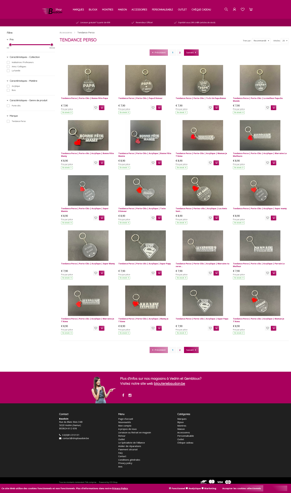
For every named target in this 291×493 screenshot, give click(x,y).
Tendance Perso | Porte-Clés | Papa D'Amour (140, 98)
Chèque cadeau (201, 9)
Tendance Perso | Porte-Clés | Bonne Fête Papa (84, 98)
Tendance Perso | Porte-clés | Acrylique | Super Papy (144, 263)
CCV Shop (113, 482)
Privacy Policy (120, 488)
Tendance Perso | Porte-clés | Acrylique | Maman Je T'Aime (258, 320)
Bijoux (93, 9)
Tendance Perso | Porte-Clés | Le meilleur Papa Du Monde (258, 99)
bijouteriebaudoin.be (169, 383)
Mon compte (124, 425)
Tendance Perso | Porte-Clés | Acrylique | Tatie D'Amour (142, 209)
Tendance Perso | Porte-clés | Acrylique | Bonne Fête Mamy (87, 154)
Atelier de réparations (129, 446)
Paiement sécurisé (128, 449)
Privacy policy (125, 463)
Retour (121, 435)
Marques (78, 9)
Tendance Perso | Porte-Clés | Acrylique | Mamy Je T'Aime (143, 320)
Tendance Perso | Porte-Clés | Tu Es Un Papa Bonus (201, 98)
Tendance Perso (19, 121)
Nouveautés (124, 422)
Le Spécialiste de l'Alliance (131, 442)
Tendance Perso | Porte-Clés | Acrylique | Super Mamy (88, 263)
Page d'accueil (125, 418)
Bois (14, 90)
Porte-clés (16, 105)
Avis (120, 466)
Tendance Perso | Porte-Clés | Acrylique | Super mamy (260, 208)
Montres (107, 9)
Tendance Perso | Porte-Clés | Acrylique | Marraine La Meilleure (260, 154)
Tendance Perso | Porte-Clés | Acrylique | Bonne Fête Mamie (144, 154)
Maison (122, 9)
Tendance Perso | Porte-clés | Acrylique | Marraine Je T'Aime (87, 320)
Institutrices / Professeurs (22, 62)
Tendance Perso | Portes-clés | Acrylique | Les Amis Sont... (201, 209)
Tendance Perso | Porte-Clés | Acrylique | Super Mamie (85, 209)
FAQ (120, 452)
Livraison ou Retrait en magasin (134, 432)
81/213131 (74, 434)
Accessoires (139, 9)
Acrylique (16, 86)
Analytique (195, 488)
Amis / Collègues (19, 66)
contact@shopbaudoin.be (76, 438)
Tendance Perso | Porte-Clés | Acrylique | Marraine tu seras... (202, 265)
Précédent (160, 52)
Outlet (182, 9)
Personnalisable (162, 9)
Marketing (210, 488)
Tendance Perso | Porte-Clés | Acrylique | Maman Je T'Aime (201, 154)
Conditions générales (129, 459)
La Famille (16, 70)
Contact (122, 456)
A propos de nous (127, 428)
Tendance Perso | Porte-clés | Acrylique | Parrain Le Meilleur (259, 265)
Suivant (190, 52)
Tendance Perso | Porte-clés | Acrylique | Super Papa (202, 318)
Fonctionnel (178, 488)
